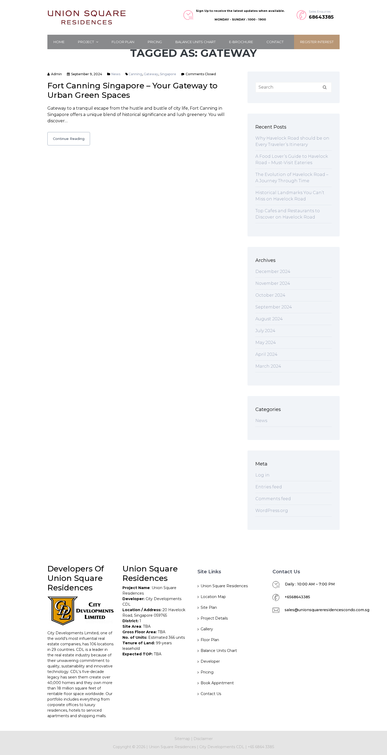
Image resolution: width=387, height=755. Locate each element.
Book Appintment (217, 683)
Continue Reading (69, 138)
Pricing (155, 42)
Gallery (207, 629)
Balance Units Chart (195, 42)
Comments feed (273, 498)
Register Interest (317, 42)
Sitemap (182, 738)
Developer (210, 661)
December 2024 (272, 271)
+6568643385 (297, 597)
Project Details (214, 618)
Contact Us (211, 693)
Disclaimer (203, 738)
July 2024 (265, 330)
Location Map (213, 596)
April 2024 (266, 354)
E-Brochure (241, 42)
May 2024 (265, 342)
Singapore (168, 74)
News (115, 74)
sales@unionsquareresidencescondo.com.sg (327, 609)
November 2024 (272, 283)
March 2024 (268, 366)
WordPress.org (271, 510)
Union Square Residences (224, 586)
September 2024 (273, 307)
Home (58, 42)
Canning (135, 74)
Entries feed (268, 486)
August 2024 (269, 318)
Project (86, 42)
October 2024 (270, 295)
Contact (275, 42)
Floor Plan (123, 42)
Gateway (151, 74)
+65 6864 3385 (261, 746)
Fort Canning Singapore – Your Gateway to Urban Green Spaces (132, 90)
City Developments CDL (222, 746)
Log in (262, 475)
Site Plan (209, 607)
